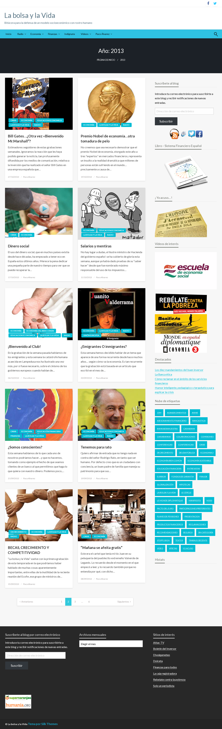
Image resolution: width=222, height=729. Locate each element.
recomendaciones (167, 532)
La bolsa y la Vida (29, 15)
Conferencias (164, 444)
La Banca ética (163, 374)
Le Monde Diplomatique (170, 500)
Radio (20, 33)
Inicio (8, 33)
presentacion (192, 516)
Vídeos (84, 33)
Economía (36, 33)
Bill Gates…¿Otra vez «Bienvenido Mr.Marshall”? (35, 138)
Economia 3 (207, 452)
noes (209, 500)
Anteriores (27, 601)
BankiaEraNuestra (167, 428)
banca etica (199, 420)
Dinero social (18, 246)
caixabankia (164, 436)
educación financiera (169, 468)
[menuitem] (8, 34)
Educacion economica (49, 120)
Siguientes (123, 601)
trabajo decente (198, 540)
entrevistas (193, 468)
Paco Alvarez (29, 177)
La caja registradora (165, 673)
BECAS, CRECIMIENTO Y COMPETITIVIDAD (28, 550)
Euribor (161, 476)
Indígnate (69, 33)
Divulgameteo (161, 654)
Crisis (13, 120)
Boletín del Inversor (164, 648)
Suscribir (17, 665)
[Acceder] (191, 133)
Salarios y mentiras (96, 246)
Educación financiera (49, 431)
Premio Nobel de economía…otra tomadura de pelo (108, 138)
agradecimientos (176, 412)
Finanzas (52, 33)
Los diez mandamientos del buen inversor (179, 369)
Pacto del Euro (165, 508)
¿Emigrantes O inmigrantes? (104, 346)
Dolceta (158, 661)
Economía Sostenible (199, 460)
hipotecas (184, 484)
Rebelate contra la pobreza (169, 679)
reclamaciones (197, 524)
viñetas (173, 548)
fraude (203, 476)
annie (195, 412)
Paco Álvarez (102, 33)
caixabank (189, 428)
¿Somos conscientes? (25, 447)
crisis (202, 444)
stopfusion (163, 540)
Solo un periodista (163, 685)
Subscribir (166, 121)
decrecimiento (165, 452)
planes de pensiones (168, 516)
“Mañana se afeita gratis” (101, 547)
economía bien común (169, 460)
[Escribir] (183, 133)
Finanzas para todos (165, 667)
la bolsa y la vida (166, 492)
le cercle (186, 492)
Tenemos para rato (96, 447)
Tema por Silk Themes (43, 724)
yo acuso (188, 548)
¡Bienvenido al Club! (24, 346)
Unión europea (91, 335)
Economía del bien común (40, 331)
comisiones (207, 436)
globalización (165, 484)
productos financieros (170, 524)
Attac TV (158, 642)
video (160, 548)
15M (159, 412)
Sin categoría (205, 532)
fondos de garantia (183, 476)
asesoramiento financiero (172, 420)
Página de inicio (106, 60)
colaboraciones (185, 436)
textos (179, 540)
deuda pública (187, 452)
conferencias (186, 444)
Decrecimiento (19, 532)
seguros (188, 532)
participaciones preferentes (194, 508)
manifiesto (195, 500)
